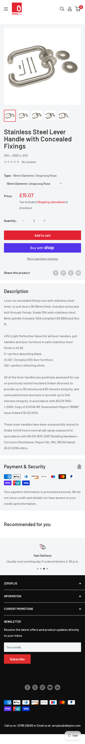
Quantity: (10, 220)
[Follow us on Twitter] (35, 687)
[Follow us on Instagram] (42, 687)
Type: (30, 175)
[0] (77, 9)
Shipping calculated (51, 202)
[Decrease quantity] (23, 221)
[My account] (70, 9)
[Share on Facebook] (56, 273)
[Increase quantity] (44, 221)
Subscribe (17, 659)
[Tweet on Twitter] (71, 273)
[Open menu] (6, 9)
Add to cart (42, 235)
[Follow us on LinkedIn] (57, 687)
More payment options (42, 258)
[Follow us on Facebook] (27, 687)
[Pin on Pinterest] (63, 273)
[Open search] (62, 9)
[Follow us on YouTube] (50, 687)
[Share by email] (78, 273)
